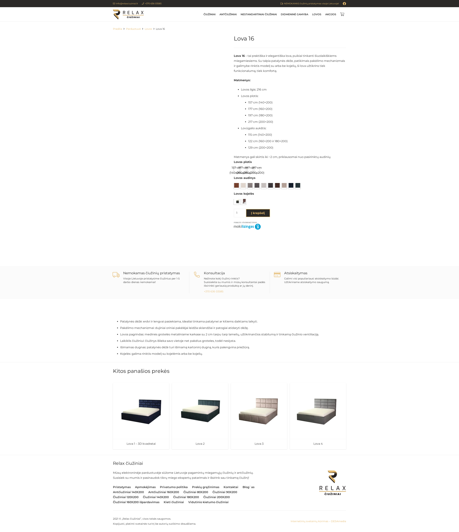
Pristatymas (122, 487)
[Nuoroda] (128, 14)
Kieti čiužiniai (174, 502)
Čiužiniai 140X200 (156, 497)
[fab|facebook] (344, 4)
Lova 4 (318, 443)
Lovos (148, 28)
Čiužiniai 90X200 (224, 492)
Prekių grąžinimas (205, 487)
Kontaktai (231, 487)
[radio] (257, 170)
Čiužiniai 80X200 (195, 492)
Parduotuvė (133, 28)
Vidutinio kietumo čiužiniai (208, 502)
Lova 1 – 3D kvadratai (141, 443)
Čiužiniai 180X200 (186, 497)
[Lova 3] (259, 411)
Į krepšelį (258, 213)
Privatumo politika (174, 487)
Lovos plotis (243, 162)
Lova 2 (200, 443)
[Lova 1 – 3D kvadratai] (141, 411)
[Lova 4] (318, 411)
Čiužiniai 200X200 (216, 497)
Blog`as (248, 487)
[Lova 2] (200, 411)
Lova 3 (259, 443)
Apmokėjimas (145, 487)
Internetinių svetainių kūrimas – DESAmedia (318, 521)
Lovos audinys (244, 178)
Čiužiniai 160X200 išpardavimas (136, 502)
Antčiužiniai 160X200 (163, 492)
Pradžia (117, 28)
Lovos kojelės (244, 193)
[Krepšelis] (342, 14)
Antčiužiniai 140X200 (128, 492)
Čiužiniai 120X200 (126, 497)
